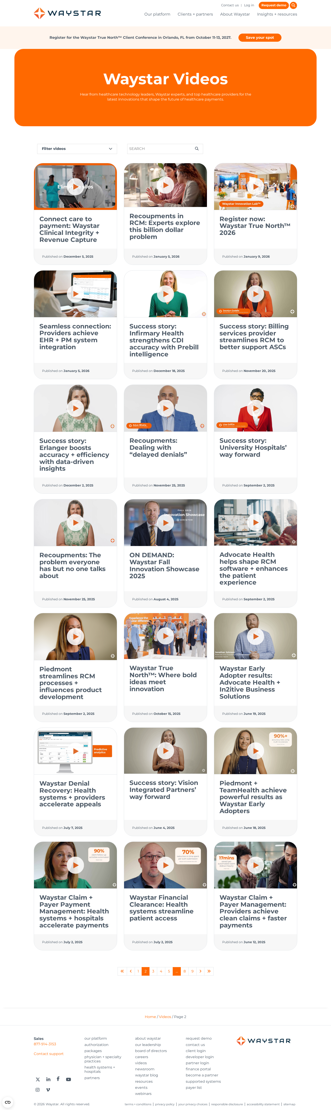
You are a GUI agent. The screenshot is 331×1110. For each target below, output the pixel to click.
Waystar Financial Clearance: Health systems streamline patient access (161, 908)
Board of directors (151, 1051)
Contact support (49, 1054)
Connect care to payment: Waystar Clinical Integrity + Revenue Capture (69, 229)
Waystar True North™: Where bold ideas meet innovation (163, 678)
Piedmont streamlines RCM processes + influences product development (70, 683)
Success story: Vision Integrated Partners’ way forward (163, 789)
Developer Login (200, 1057)
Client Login (196, 1051)
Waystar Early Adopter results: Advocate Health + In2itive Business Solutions (250, 682)
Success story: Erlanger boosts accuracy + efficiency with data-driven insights (74, 454)
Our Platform (95, 1038)
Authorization (96, 1045)
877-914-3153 (45, 1044)
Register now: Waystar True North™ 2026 (255, 226)
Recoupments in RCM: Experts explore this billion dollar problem (164, 226)
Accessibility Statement (263, 1104)
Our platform (157, 14)
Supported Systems (203, 1081)
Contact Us (195, 1045)
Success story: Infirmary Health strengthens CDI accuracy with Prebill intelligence (164, 340)
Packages (93, 1051)
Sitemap (289, 1104)
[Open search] (293, 5)
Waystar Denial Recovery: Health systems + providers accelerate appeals (72, 794)
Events (141, 1087)
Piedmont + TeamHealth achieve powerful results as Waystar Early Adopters (253, 797)
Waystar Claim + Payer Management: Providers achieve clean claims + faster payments (253, 911)
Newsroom (144, 1069)
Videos (165, 1017)
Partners (92, 1078)
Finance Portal (198, 1069)
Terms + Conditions (138, 1104)
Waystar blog (146, 1075)
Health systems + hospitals (99, 1069)
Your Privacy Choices (192, 1104)
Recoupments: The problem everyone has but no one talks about (72, 565)
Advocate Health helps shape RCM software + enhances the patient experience (254, 568)
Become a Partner (202, 1075)
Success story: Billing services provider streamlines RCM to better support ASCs (254, 336)
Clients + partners (195, 14)
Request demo (273, 5)
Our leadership (148, 1045)
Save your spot (260, 37)
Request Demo (199, 1038)
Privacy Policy (165, 1104)
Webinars (143, 1094)
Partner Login (197, 1063)
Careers (141, 1057)
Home (150, 1017)
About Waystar (235, 14)
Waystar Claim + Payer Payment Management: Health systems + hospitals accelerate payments (74, 911)
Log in (249, 5)
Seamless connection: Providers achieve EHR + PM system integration (75, 336)
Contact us (230, 5)
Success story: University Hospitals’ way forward (253, 447)
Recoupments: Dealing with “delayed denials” (158, 447)
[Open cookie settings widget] (7, 1102)
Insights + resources (277, 14)
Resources (144, 1081)
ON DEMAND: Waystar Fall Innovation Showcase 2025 (164, 565)
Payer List (194, 1087)
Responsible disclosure (227, 1104)
